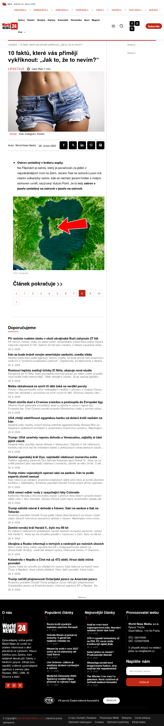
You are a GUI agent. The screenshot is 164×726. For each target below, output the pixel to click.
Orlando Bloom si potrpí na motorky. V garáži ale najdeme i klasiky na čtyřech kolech (62, 639)
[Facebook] (132, 23)
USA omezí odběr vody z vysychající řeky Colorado (43, 492)
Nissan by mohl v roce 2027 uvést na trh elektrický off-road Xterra (62, 651)
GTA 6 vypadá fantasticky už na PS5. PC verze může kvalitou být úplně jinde (103, 641)
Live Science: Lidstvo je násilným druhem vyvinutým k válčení (63, 665)
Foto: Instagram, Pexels (31, 133)
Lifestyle (12, 44)
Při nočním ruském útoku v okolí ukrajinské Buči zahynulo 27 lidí (53, 338)
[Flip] (100, 145)
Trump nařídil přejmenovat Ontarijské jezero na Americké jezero (52, 579)
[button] (121, 26)
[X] (132, 28)
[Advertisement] (135, 80)
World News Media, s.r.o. (31, 718)
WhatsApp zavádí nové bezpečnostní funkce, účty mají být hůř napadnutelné (102, 665)
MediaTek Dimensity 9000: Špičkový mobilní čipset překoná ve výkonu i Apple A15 (62, 680)
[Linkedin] (82, 145)
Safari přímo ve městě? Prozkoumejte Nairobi (100, 653)
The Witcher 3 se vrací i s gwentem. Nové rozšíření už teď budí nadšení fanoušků (102, 679)
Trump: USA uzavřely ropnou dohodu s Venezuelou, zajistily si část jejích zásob (55, 439)
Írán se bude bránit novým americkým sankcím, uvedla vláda (50, 354)
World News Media (25, 145)
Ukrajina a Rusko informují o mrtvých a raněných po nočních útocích (56, 543)
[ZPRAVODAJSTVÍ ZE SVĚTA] (7, 26)
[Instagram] (137, 23)
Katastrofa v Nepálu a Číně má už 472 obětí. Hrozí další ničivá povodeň (50, 561)
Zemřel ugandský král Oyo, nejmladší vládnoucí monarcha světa (52, 457)
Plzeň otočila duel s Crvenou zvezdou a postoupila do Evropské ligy (55, 402)
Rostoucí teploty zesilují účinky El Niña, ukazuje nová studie (50, 370)
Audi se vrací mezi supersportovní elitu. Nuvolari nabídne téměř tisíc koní (104, 627)
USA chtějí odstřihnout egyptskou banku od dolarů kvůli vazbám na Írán (55, 420)
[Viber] (91, 145)
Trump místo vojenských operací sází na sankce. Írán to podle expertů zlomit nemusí (51, 475)
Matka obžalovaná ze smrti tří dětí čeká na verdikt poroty (47, 386)
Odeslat (144, 682)
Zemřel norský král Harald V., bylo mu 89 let (38, 527)
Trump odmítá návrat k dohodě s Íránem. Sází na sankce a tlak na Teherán (53, 510)
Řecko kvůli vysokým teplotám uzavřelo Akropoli (62, 625)
